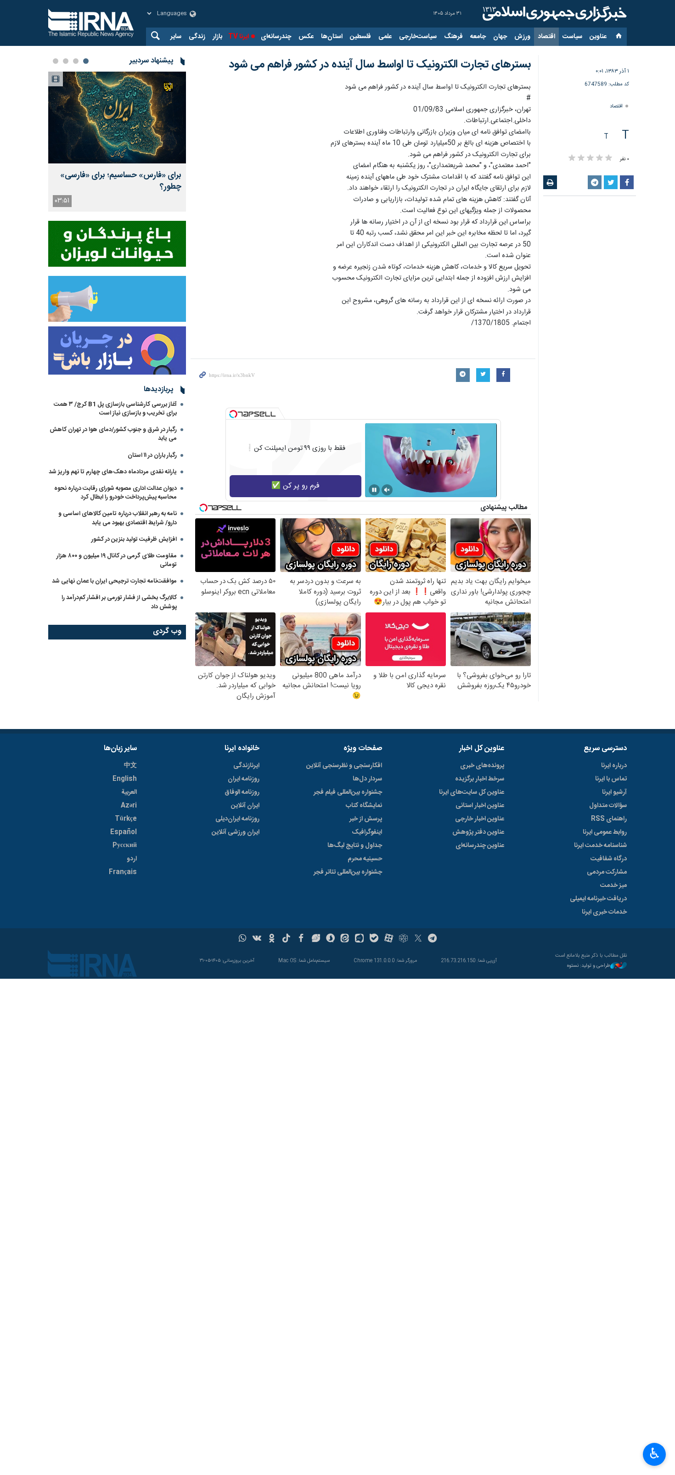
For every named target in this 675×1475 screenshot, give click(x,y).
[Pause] (374, 489)
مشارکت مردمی (607, 872)
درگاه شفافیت (609, 858)
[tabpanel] (117, 142)
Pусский (124, 845)
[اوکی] (271, 939)
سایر (175, 36)
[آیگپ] (359, 939)
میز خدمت (613, 885)
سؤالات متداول (608, 805)
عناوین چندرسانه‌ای (480, 845)
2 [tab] (76, 61)
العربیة (129, 792)
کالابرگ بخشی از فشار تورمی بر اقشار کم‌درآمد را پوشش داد (119, 602)
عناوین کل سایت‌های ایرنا (471, 792)
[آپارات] (388, 939)
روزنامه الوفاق (242, 792)
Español (123, 832)
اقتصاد (546, 36)
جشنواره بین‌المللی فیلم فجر (348, 792)
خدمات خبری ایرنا (604, 912)
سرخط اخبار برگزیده (479, 779)
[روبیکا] (403, 939)
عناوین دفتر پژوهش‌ (478, 832)
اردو (132, 858)
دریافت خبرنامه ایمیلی (598, 898)
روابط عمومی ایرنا (605, 832)
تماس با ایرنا (611, 779)
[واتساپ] (242, 939)
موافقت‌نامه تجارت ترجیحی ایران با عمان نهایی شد (114, 581)
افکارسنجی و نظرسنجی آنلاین (344, 765)
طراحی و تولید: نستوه (588, 966)
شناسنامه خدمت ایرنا (600, 845)
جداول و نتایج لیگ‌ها (354, 845)
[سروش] (330, 939)
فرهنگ (453, 36)
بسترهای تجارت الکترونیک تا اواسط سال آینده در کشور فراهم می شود (380, 65)
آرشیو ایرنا (614, 792)
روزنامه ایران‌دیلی (237, 818)
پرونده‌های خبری (482, 765)
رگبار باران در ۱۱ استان (152, 455)
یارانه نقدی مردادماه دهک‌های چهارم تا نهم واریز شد (113, 472)
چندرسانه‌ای (276, 36)
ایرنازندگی (246, 765)
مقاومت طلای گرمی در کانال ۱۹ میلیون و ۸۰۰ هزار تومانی (116, 560)
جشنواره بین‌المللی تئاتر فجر (348, 872)
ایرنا (553, 14)
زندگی (197, 36)
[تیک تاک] (286, 939)
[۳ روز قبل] (117, 117)
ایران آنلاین (245, 805)
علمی (385, 36)
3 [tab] (65, 61)
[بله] (374, 939)
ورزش (522, 36)
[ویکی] (257, 939)
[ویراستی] (315, 939)
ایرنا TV (238, 36)
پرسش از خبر (365, 818)
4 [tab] (55, 61)
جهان (500, 36)
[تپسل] (233, 414)
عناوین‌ (598, 36)
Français (123, 872)
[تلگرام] (433, 939)
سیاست (572, 36)
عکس (306, 36)
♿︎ (654, 1453)
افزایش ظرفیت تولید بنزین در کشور (134, 539)
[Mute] (387, 489)
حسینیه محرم (365, 858)
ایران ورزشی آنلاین (235, 832)
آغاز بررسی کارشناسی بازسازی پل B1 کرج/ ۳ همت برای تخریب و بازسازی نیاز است (115, 408)
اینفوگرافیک (367, 832)
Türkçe (126, 818)
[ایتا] (345, 939)
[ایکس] (418, 939)
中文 (130, 765)
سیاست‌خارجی (418, 36)
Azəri (129, 805)
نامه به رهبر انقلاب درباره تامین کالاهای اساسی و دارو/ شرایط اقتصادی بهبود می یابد (117, 518)
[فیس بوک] (301, 939)
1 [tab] (86, 61)
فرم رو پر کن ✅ (295, 486)
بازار (217, 36)
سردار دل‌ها (367, 779)
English (124, 779)
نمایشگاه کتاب (364, 805)
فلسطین (360, 36)
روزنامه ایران (243, 779)
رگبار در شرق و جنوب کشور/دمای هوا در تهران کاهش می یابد (113, 434)
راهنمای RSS (609, 818)
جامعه (478, 36)
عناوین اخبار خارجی (479, 818)
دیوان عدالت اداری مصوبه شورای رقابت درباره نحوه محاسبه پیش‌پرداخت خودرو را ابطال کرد (115, 492)
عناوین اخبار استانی (480, 805)
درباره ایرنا (614, 765)
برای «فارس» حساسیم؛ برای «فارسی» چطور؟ (120, 181)
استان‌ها (332, 36)
